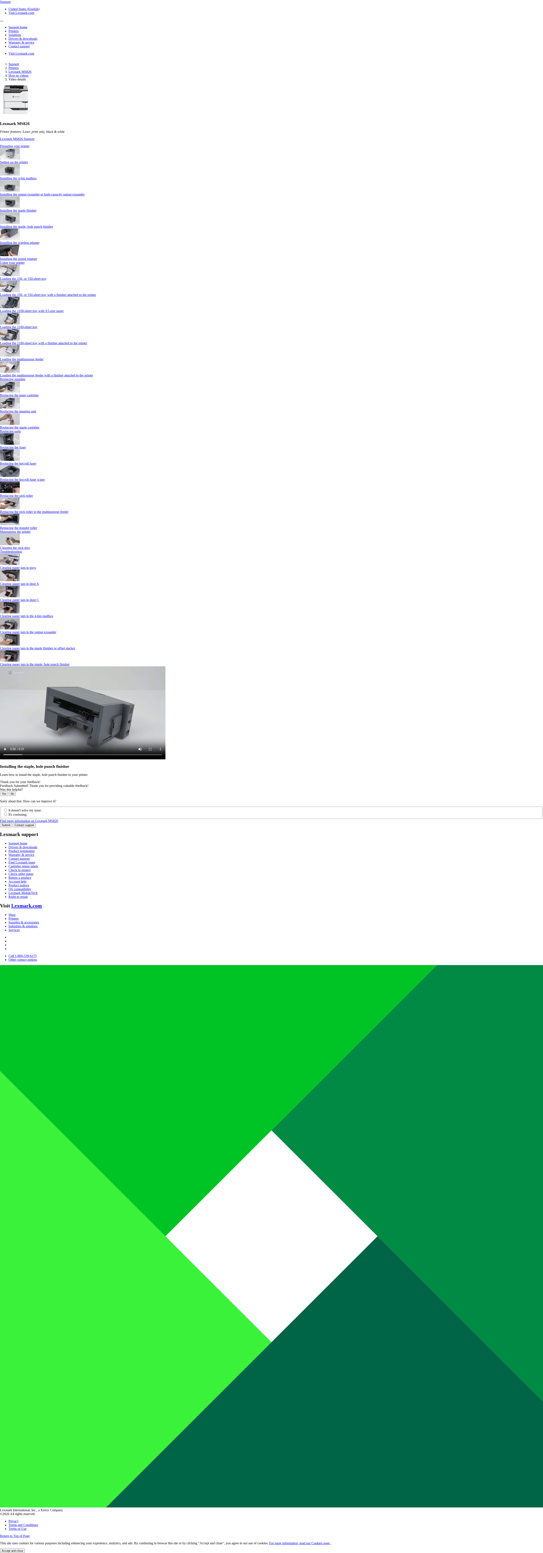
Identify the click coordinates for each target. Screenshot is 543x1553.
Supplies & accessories (23, 922)
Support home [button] (17, 27)
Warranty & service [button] (21, 42)
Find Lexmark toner (21, 862)
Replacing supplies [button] (12, 379)
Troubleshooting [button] (11, 551)
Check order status (20, 874)
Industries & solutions (23, 926)
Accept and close (12, 1550)
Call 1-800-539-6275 (22, 956)
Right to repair (18, 897)
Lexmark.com (26, 905)
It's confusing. (17, 814)
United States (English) (23, 9)
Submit (6, 825)
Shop (11, 915)
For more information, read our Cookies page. (299, 1543)
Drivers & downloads (22, 847)
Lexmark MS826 (19, 72)
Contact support (24, 825)
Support (13, 64)
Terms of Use (17, 1529)
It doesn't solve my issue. (25, 810)
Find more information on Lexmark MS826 (29, 821)
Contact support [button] (19, 46)
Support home (17, 843)
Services (14, 930)
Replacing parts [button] (10, 431)
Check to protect (19, 870)
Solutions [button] (14, 35)
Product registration (21, 851)
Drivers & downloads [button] (22, 38)
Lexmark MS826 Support (17, 139)
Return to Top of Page (15, 1536)
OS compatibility (19, 889)
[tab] (271, 146)
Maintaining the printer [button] (15, 531)
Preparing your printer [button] (14, 146)
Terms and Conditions (23, 1525)
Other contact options (22, 959)
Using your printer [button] (12, 262)
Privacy (13, 1521)
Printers (13, 68)
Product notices (18, 885)
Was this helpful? (11, 789)
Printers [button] (13, 31)
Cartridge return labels (23, 866)
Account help (17, 881)
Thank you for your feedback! (20, 782)
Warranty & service (21, 855)
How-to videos (18, 75)
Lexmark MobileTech (23, 893)
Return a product (19, 877)
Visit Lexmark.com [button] (21, 13)
